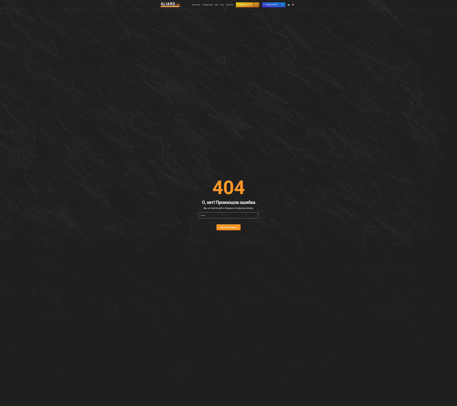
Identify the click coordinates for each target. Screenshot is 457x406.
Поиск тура (196, 5)
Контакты (229, 5)
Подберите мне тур (245, 5)
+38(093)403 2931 (271, 5)
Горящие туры (207, 5)
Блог (222, 5)
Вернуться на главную (228, 227)
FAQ (216, 5)
